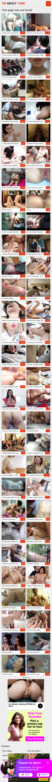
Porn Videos (7, 751)
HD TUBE (13, 3)
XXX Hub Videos (34, 751)
